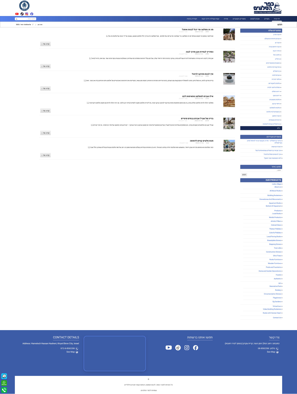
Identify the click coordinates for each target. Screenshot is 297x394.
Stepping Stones (275, 244)
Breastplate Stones (274, 240)
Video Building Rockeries (272, 309)
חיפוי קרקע (276, 103)
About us (277, 187)
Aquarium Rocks (275, 203)
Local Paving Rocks (274, 236)
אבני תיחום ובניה (274, 47)
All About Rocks (275, 191)
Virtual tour (277, 306)
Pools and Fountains (273, 267)
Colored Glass (276, 225)
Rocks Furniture (275, 259)
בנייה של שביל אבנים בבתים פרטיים (197, 118)
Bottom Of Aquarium (273, 206)
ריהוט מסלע (276, 91)
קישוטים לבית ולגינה (273, 112)
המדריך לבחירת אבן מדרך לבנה (199, 51)
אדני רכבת (276, 51)
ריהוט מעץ (276, 95)
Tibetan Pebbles (275, 229)
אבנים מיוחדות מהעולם (272, 38)
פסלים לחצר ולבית (274, 87)
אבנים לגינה (276, 75)
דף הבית (277, 19)
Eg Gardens (277, 301)
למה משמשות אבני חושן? (272, 158)
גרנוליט (277, 59)
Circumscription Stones (272, 294)
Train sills (277, 248)
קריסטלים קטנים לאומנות (271, 124)
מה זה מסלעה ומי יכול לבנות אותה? (197, 29)
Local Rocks (276, 213)
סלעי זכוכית (276, 79)
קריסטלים (276, 71)
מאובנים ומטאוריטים (273, 63)
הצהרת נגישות (192, 19)
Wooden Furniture (274, 263)
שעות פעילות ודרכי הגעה (210, 19)
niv (202, 31)
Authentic (277, 278)
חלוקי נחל (276, 55)
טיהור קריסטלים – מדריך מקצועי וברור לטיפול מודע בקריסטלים (264, 142)
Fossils (278, 275)
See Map (271, 351)
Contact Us (277, 317)
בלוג (278, 128)
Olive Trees (277, 255)
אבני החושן (276, 116)
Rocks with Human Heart (272, 313)
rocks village (276, 184)
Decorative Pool (275, 286)
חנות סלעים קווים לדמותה (201, 140)
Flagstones (277, 298)
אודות (226, 19)
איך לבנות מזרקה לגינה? (202, 74)
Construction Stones (273, 252)
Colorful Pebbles (275, 232)
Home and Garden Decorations (270, 271)
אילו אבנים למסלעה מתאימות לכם (197, 96)
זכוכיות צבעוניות (274, 120)
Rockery (278, 290)
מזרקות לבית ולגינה (273, 67)
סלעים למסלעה (275, 108)
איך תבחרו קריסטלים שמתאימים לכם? (268, 150)
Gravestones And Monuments (270, 199)
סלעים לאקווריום (274, 83)
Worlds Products (275, 217)
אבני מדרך (276, 34)
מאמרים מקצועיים (239, 19)
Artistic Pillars (276, 221)
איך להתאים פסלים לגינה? (272, 154)
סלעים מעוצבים (275, 99)
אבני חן (277, 42)
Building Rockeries (274, 195)
